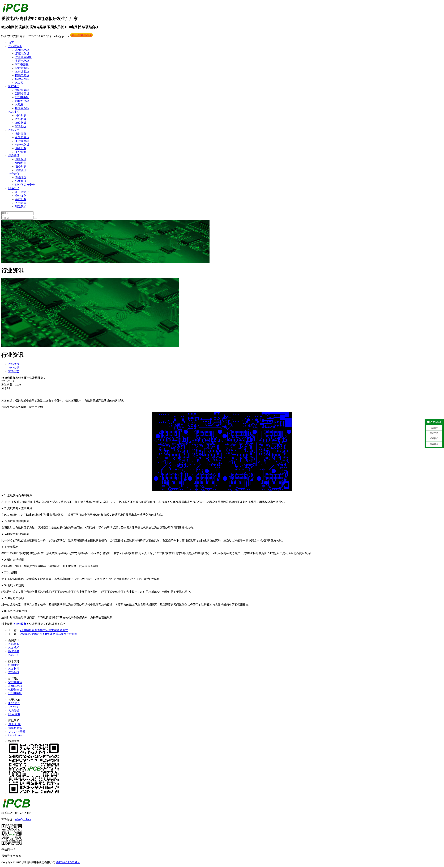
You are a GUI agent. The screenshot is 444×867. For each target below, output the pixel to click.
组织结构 (20, 162)
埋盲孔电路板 (23, 57)
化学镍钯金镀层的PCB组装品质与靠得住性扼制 (48, 633)
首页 (11, 42)
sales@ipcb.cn (23, 819)
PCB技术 (13, 111)
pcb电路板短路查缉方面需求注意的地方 (43, 630)
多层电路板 (22, 60)
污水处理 (20, 181)
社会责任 (13, 173)
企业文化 (20, 195)
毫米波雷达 (22, 137)
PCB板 (19, 82)
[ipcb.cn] (15, 10)
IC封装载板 (22, 71)
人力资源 (20, 202)
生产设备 (20, 199)
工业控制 (20, 151)
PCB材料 (20, 119)
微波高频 (20, 133)
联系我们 (20, 206)
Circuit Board (15, 735)
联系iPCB (14, 714)
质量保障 (20, 159)
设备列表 (20, 166)
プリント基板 (16, 731)
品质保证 (13, 155)
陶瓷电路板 (22, 75)
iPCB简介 (14, 703)
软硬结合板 (22, 68)
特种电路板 (22, 79)
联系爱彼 (13, 188)
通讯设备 (20, 148)
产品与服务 (15, 46)
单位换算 (20, 122)
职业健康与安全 (25, 184)
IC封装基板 (22, 140)
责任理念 (20, 177)
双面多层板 (22, 93)
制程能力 (13, 86)
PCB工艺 (13, 371)
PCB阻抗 (20, 126)
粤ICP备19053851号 (68, 862)
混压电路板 (22, 53)
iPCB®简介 (22, 192)
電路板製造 (15, 727)
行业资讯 (13, 367)
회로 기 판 (14, 724)
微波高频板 (22, 89)
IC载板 (19, 104)
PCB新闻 (13, 643)
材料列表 (20, 115)
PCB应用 (13, 130)
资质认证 (20, 170)
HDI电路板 (22, 64)
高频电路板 (22, 49)
